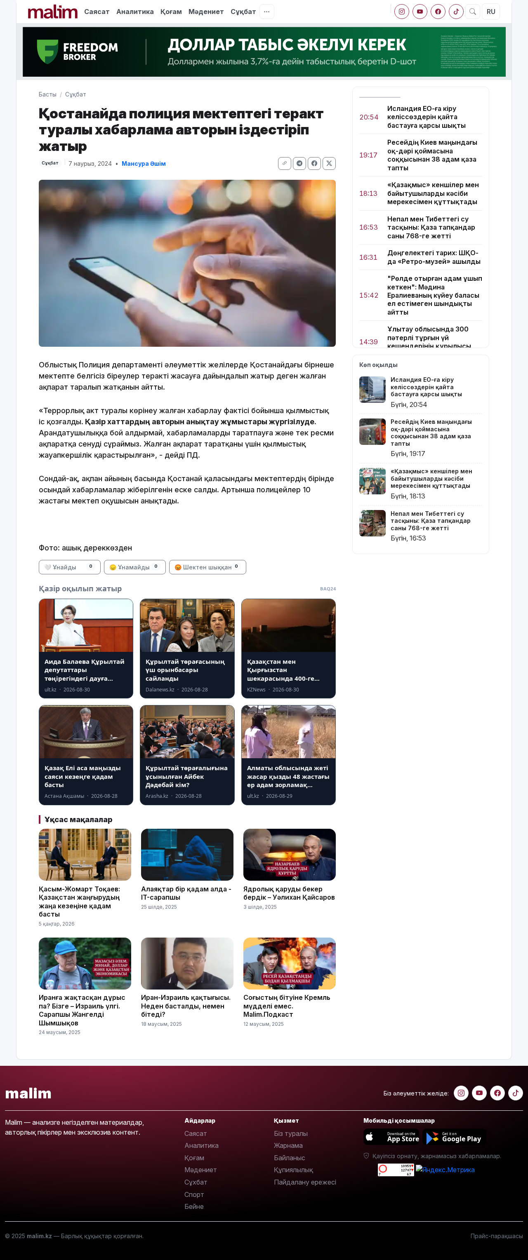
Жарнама (288, 1145)
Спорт (194, 1194)
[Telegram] (299, 163)
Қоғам (171, 11)
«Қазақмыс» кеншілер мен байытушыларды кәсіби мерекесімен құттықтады (433, 193)
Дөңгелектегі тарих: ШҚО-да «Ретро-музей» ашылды (434, 257)
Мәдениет (206, 11)
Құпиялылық (293, 1170)
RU (491, 11)
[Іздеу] (472, 11)
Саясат (97, 11)
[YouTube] (419, 11)
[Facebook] (438, 11)
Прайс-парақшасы (497, 1235)
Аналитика (135, 11)
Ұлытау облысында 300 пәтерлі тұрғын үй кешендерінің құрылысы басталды (429, 342)
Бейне (194, 1206)
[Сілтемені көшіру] (284, 163)
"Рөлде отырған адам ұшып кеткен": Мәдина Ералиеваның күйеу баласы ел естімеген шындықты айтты (434, 295)
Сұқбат (243, 11)
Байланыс (289, 1158)
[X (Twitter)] (329, 163)
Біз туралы (291, 1133)
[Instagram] (401, 11)
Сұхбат (195, 1182)
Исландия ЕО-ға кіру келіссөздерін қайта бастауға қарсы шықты (426, 116)
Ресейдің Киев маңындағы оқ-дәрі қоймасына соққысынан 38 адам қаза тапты (432, 155)
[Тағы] (266, 11)
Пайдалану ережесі (305, 1182)
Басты (48, 94)
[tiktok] (456, 11)
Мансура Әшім (144, 163)
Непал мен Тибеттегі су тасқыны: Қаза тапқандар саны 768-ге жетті (431, 227)
